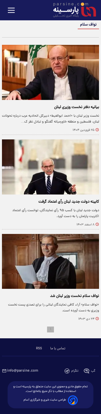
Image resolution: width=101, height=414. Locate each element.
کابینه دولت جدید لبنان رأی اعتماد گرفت (68, 202)
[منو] (11, 11)
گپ (93, 371)
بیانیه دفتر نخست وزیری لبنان (76, 107)
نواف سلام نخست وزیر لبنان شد (74, 296)
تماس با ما (57, 348)
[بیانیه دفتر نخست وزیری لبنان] (50, 72)
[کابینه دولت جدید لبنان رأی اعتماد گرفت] (50, 167)
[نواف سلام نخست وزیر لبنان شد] (50, 261)
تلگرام (74, 371)
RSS (39, 348)
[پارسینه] (72, 10)
